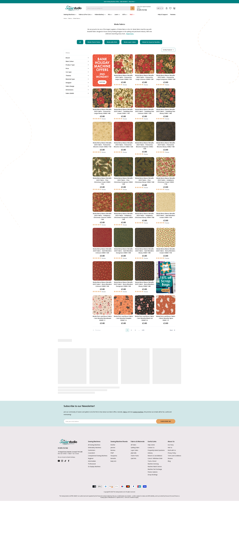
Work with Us (172, 450)
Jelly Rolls (133, 453)
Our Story (171, 445)
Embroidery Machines (94, 447)
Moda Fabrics (76, 18)
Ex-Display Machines (94, 466)
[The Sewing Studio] (73, 8)
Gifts (124, 14)
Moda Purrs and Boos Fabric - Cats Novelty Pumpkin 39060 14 (123, 318)
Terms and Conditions (174, 456)
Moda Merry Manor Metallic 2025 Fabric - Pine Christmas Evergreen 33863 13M (123, 181)
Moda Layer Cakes (130, 42)
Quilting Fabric (135, 447)
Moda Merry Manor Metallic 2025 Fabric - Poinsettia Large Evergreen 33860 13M (165, 77)
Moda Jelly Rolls (112, 42)
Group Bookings (152, 475)
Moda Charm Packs (94, 42)
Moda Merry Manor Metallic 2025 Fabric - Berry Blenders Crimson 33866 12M (102, 284)
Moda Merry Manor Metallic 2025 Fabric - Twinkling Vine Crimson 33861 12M (144, 111)
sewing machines (138, 412)
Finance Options (152, 472)
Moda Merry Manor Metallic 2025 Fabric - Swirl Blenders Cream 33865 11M (165, 215)
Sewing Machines (69, 14)
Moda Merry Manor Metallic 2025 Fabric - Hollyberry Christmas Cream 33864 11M (165, 181)
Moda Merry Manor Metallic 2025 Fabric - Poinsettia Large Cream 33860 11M (123, 77)
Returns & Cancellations (155, 456)
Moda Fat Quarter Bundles (151, 42)
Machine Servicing (153, 464)
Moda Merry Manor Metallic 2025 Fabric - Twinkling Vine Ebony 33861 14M (165, 111)
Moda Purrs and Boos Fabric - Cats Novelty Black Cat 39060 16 (144, 318)
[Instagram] (62, 461)
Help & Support (163, 14)
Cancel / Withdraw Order (155, 458)
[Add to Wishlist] (131, 56)
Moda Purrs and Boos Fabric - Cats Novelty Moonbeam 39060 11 (102, 318)
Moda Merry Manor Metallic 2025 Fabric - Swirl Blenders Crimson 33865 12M (102, 251)
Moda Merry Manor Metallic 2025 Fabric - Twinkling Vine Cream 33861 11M (123, 111)
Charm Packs (135, 456)
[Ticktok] (65, 461)
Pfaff (112, 453)
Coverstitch (91, 453)
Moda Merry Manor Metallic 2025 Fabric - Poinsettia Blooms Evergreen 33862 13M (144, 146)
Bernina (113, 450)
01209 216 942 (63, 448)
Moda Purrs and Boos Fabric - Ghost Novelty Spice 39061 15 (165, 318)
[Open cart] (174, 8)
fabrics (125, 412)
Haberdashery (99, 14)
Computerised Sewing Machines (97, 456)
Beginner (90, 458)
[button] (123, 85)
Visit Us (170, 447)
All (80, 42)
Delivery (150, 453)
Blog (169, 461)
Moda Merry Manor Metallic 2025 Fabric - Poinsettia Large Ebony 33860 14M (102, 111)
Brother (113, 445)
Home (65, 18)
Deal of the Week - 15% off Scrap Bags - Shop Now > (119, 1)
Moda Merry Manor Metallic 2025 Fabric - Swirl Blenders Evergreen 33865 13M (123, 251)
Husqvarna (114, 456)
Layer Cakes (134, 450)
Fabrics (70, 18)
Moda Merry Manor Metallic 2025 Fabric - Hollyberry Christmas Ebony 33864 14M (144, 215)
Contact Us (151, 447)
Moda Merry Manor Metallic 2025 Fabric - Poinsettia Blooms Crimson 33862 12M (123, 145)
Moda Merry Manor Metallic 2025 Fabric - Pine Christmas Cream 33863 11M (102, 181)
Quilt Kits (133, 458)
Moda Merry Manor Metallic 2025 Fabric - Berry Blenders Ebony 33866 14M (144, 284)
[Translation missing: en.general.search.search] (132, 8)
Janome (113, 447)
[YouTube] (59, 461)
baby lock (113, 461)
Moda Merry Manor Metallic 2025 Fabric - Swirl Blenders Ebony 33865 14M (144, 251)
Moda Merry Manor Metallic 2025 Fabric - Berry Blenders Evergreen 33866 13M (123, 284)
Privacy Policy (172, 453)
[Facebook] (69, 461)
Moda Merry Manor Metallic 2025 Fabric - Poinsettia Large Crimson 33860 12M (144, 77)
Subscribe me (166, 421)
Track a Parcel (152, 461)
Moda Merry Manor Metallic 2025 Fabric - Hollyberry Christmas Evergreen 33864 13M (123, 216)
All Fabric (133, 445)
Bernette (113, 458)
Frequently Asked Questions (156, 450)
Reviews (172, 14)
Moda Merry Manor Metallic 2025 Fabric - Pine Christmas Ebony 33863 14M (144, 180)
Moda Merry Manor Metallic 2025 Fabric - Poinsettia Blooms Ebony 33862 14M (165, 145)
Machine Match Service (155, 466)
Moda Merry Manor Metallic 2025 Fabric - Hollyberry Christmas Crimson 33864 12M (102, 216)
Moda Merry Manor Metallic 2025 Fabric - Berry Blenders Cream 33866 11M (165, 251)
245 (143, 330)
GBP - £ (159, 8)
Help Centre (151, 445)
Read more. (130, 34)
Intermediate (92, 461)
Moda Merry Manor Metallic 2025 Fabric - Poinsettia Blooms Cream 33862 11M (102, 145)
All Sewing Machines (94, 445)
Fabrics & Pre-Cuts (85, 14)
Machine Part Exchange (155, 469)
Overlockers (91, 450)
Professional (92, 464)
